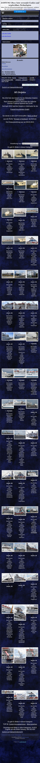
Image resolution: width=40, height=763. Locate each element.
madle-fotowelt (25, 737)
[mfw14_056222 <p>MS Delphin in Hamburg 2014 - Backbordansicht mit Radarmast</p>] (32, 305)
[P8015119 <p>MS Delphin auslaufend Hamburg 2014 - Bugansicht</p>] (32, 185)
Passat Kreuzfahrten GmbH (19, 109)
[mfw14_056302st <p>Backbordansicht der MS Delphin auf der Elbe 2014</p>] (32, 210)
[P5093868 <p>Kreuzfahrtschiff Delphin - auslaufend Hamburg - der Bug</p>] (8, 373)
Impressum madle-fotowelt (8, 734)
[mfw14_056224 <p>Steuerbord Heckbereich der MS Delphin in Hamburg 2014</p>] (8, 305)
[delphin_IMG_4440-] (32, 547)
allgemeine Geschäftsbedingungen (30, 734)
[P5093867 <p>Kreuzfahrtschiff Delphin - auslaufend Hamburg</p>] (20, 373)
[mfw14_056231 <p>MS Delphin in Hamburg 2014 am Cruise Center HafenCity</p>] (20, 274)
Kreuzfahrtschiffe (7, 80)
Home (14, 78)
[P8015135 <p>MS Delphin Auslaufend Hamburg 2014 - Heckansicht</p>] (8, 154)
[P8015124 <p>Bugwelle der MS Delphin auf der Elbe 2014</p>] (20, 185)
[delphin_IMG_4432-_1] (20, 577)
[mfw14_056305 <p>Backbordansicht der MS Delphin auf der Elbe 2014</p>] (20, 212)
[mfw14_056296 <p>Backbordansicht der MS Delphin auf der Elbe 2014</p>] (8, 240)
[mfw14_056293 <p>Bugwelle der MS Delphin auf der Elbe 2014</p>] (20, 240)
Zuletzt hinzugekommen (17, 724)
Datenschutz (18, 734)
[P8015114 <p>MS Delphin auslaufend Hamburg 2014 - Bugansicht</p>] (8, 213)
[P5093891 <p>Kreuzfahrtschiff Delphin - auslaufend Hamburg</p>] (32, 337)
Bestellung (5, 66)
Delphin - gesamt (21, 80)
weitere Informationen (30, 9)
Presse (4, 63)
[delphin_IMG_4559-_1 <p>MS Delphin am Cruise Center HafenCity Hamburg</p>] (32, 404)
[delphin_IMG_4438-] (8, 578)
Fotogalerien (23, 78)
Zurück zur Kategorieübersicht (12, 87)
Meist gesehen (32, 724)
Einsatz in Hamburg (21, 119)
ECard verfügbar (34, 531)
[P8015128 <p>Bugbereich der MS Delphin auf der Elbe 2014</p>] (32, 154)
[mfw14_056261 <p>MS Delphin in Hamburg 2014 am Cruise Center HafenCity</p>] (8, 274)
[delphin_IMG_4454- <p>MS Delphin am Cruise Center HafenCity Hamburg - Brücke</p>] (8, 547)
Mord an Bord (32, 116)
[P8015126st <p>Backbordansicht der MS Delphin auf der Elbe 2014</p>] (8, 182)
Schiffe (32, 78)
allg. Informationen (7, 69)
